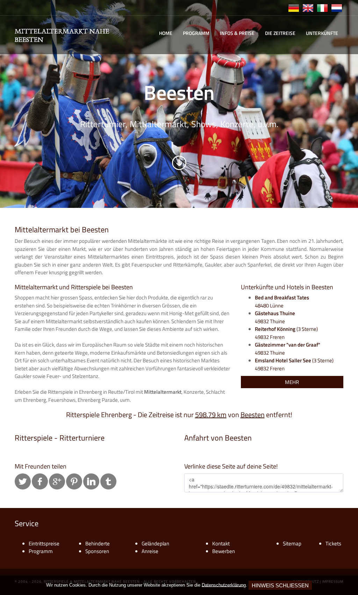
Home (165, 33)
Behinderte (97, 543)
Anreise (150, 551)
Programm (196, 33)
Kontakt (221, 543)
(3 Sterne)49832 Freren (286, 333)
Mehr (292, 382)
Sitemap (292, 543)
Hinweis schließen (280, 585)
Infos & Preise (237, 33)
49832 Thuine (275, 317)
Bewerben (223, 551)
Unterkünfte (322, 33)
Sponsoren (97, 551)
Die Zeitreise (280, 33)
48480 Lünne (282, 301)
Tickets (333, 543)
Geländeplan (155, 543)
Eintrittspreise (44, 543)
